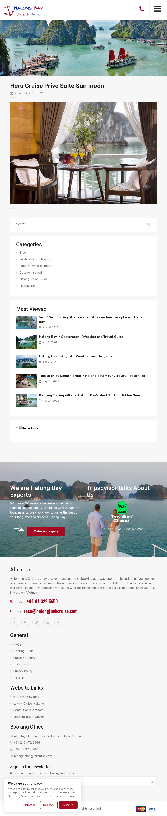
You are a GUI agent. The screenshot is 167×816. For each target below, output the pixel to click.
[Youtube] (47, 622)
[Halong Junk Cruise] (23, 10)
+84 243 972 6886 (27, 743)
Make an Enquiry (46, 531)
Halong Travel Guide (33, 279)
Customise (29, 805)
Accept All (68, 805)
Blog (22, 253)
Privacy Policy (22, 671)
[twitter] (25, 622)
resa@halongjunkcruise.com (50, 611)
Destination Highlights (34, 259)
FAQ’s (17, 644)
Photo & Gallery (24, 658)
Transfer (18, 677)
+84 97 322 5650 (42, 601)
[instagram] (36, 622)
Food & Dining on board (35, 266)
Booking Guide (23, 651)
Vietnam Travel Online (28, 717)
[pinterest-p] (58, 622)
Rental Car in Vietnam (28, 710)
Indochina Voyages (26, 697)
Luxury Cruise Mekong (28, 704)
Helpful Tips (27, 286)
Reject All (49, 805)
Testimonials (22, 664)
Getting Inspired (30, 273)
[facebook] (14, 622)
